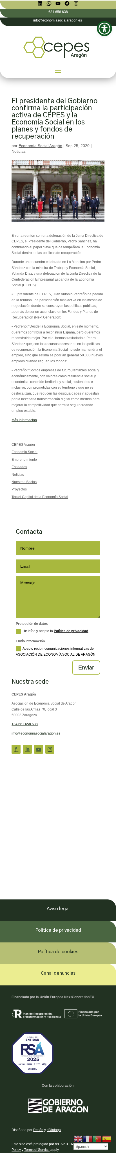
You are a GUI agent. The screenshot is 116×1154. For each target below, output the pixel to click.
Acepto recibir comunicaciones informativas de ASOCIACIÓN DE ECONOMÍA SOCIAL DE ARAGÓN (55, 651)
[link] (40, 3)
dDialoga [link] (54, 1130)
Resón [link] (38, 1130)
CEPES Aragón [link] (23, 445)
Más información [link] (24, 420)
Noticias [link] (19, 151)
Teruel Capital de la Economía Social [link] (40, 497)
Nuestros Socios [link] (24, 482)
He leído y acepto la (55, 631)
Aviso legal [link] (58, 909)
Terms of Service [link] (37, 1150)
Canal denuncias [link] (58, 973)
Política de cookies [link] (58, 952)
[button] (58, 70)
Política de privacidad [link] (71, 631)
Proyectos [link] (19, 489)
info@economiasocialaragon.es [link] (36, 733)
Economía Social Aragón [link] (40, 145)
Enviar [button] (86, 667)
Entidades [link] (19, 467)
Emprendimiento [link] (24, 460)
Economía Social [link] (24, 452)
